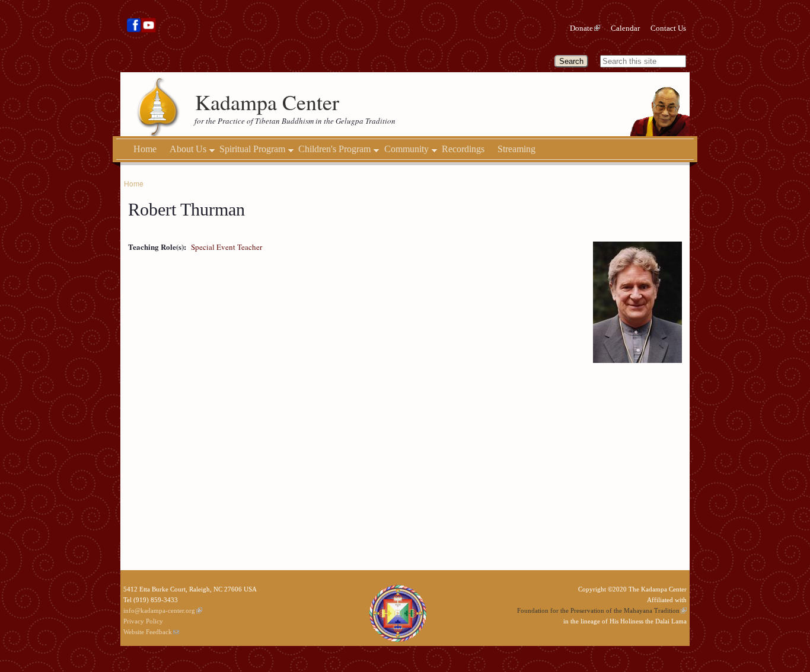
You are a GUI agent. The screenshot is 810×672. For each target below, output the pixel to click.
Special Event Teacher (226, 247)
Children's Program (334, 149)
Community (406, 149)
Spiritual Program (252, 149)
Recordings (463, 149)
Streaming (516, 149)
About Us (188, 149)
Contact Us (668, 28)
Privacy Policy (143, 621)
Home (145, 149)
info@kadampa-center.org (159, 610)
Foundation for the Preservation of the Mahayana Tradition (598, 610)
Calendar (625, 28)
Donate (581, 28)
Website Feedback (147, 631)
